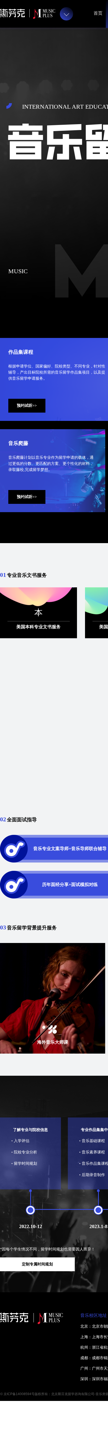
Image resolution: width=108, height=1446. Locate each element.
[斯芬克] (27, 14)
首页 (98, 13)
